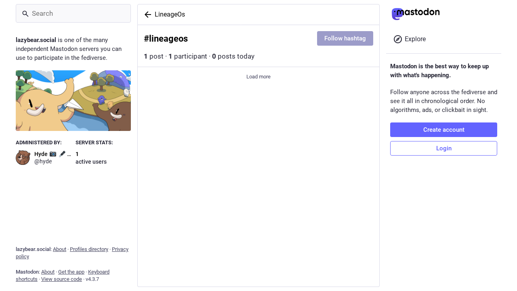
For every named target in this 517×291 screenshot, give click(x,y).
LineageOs (170, 14)
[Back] (146, 14)
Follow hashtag (345, 38)
